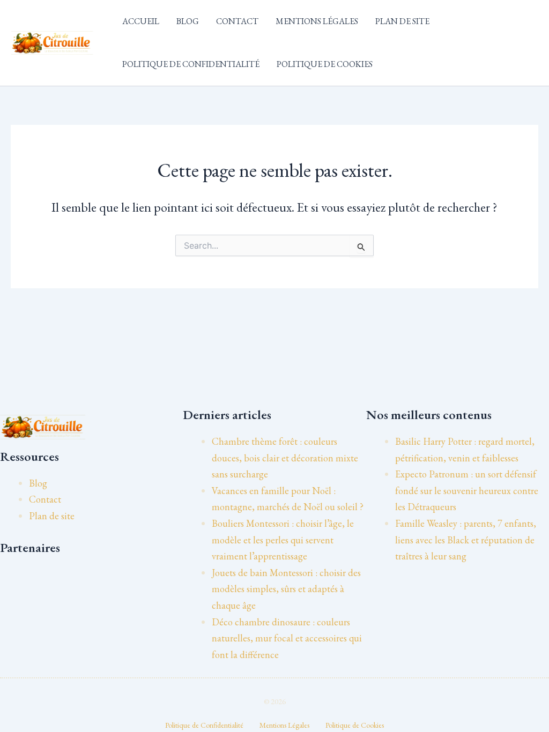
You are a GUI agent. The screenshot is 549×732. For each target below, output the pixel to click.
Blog (187, 21)
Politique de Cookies (325, 64)
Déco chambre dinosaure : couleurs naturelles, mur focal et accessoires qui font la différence (287, 638)
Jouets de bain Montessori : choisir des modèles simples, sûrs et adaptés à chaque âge (286, 588)
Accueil (140, 21)
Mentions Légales (317, 21)
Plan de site (402, 21)
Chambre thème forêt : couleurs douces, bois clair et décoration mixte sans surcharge (285, 457)
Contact (237, 21)
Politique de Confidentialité (190, 64)
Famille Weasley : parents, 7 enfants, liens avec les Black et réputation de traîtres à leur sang (465, 539)
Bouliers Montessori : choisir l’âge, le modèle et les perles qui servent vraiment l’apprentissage (283, 539)
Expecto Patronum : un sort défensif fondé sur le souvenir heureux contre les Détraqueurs (466, 490)
